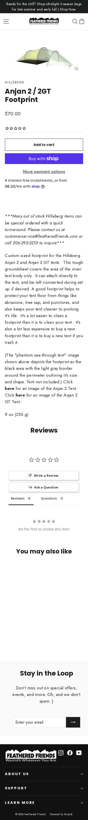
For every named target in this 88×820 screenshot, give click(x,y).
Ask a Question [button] (46, 487)
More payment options (44, 171)
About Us (17, 773)
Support (16, 788)
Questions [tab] (49, 498)
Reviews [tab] (17, 498)
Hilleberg (15, 82)
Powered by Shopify (61, 814)
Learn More (20, 802)
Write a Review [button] (46, 475)
